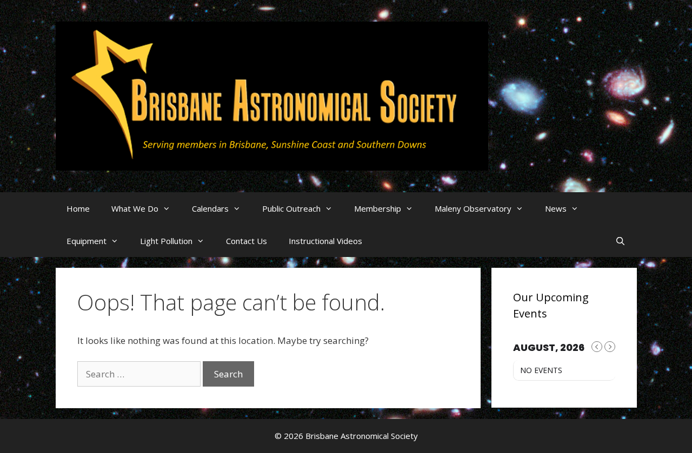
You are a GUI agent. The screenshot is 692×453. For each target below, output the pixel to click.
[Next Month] (609, 346)
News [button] (556, 208)
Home (78, 208)
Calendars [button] (210, 208)
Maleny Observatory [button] (473, 208)
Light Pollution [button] (166, 240)
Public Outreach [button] (291, 208)
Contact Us (246, 240)
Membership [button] (377, 208)
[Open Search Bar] (620, 241)
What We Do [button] (134, 208)
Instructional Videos (325, 240)
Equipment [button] (86, 240)
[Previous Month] (596, 346)
